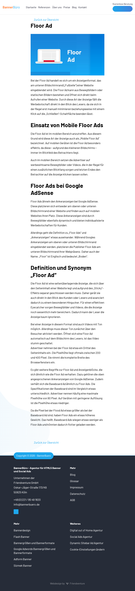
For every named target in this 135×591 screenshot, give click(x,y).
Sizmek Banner (23, 565)
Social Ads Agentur (81, 536)
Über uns (57, 7)
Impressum (76, 487)
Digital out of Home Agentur (86, 530)
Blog (74, 7)
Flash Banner (21, 536)
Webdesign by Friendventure (67, 583)
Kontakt (82, 7)
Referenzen (44, 7)
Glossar (74, 481)
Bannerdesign (22, 530)
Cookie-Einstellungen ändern (87, 549)
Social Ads (25, 471)
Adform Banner (23, 559)
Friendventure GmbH (26, 482)
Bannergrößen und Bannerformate (34, 543)
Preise (66, 7)
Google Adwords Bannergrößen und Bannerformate (34, 550)
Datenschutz (77, 493)
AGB (72, 500)
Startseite (31, 7)
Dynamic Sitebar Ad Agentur (86, 543)
